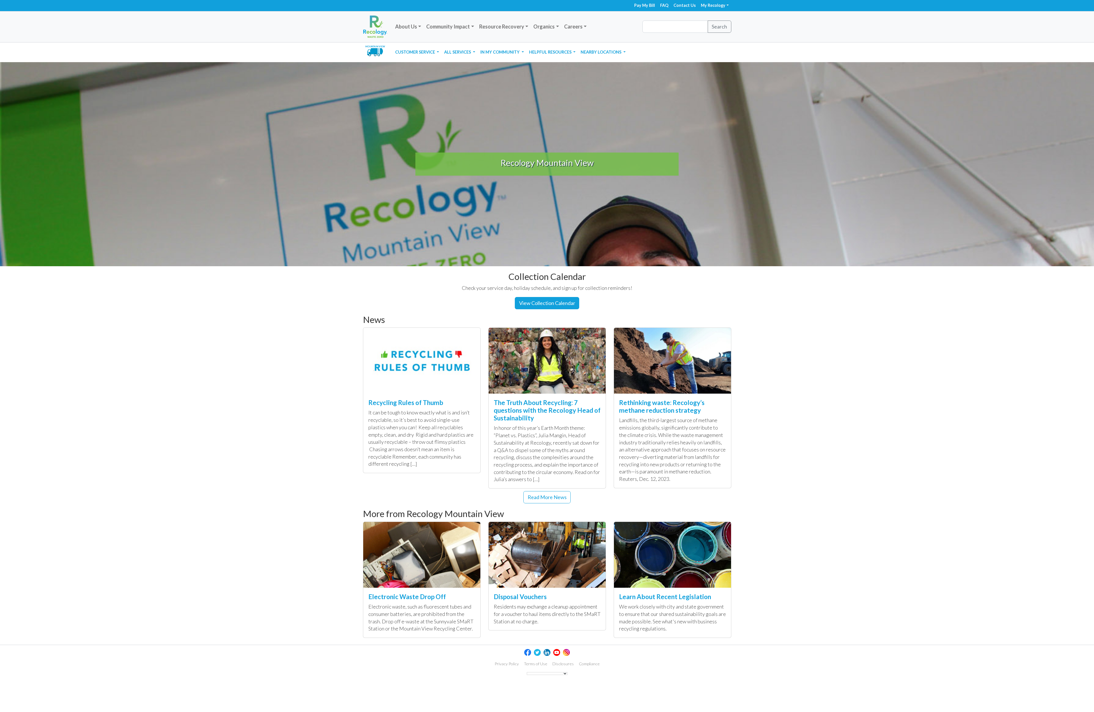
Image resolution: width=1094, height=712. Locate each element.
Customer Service (415, 52)
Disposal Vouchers (520, 597)
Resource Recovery (501, 26)
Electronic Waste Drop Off (407, 597)
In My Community (500, 52)
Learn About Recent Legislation (665, 597)
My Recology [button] (713, 5)
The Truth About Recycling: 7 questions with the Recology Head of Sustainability (547, 410)
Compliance (589, 663)
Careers (573, 26)
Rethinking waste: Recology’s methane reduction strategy (662, 406)
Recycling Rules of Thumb (405, 402)
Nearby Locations (601, 52)
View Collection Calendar (547, 303)
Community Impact (448, 26)
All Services (458, 52)
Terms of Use (535, 663)
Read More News (547, 497)
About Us (406, 26)
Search (719, 26)
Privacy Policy (507, 663)
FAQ (664, 5)
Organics (544, 26)
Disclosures (563, 663)
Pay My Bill (644, 5)
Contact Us (684, 5)
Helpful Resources (550, 52)
